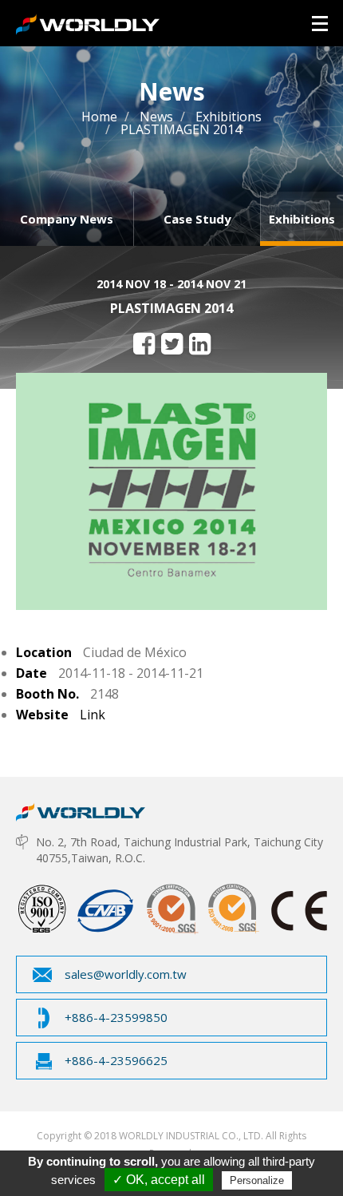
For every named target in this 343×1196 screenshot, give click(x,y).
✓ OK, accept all (158, 1179)
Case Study (197, 219)
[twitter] (172, 344)
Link (92, 714)
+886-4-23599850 (116, 1017)
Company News (66, 219)
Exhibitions (302, 219)
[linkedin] (200, 344)
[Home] (80, 807)
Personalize (257, 1180)
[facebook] (144, 344)
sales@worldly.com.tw (126, 974)
